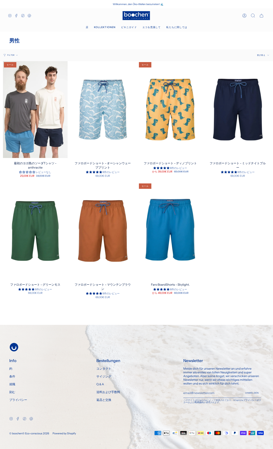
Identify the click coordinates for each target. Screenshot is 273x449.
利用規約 (198, 402)
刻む (12, 392)
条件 (12, 376)
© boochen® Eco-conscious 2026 (29, 433)
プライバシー (18, 400)
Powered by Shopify (64, 433)
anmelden (252, 393)
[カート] (261, 15)
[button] (87, 27)
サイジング (103, 376)
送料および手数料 (108, 392)
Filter (11, 55)
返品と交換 (103, 400)
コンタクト (103, 368)
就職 (12, 384)
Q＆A (100, 384)
